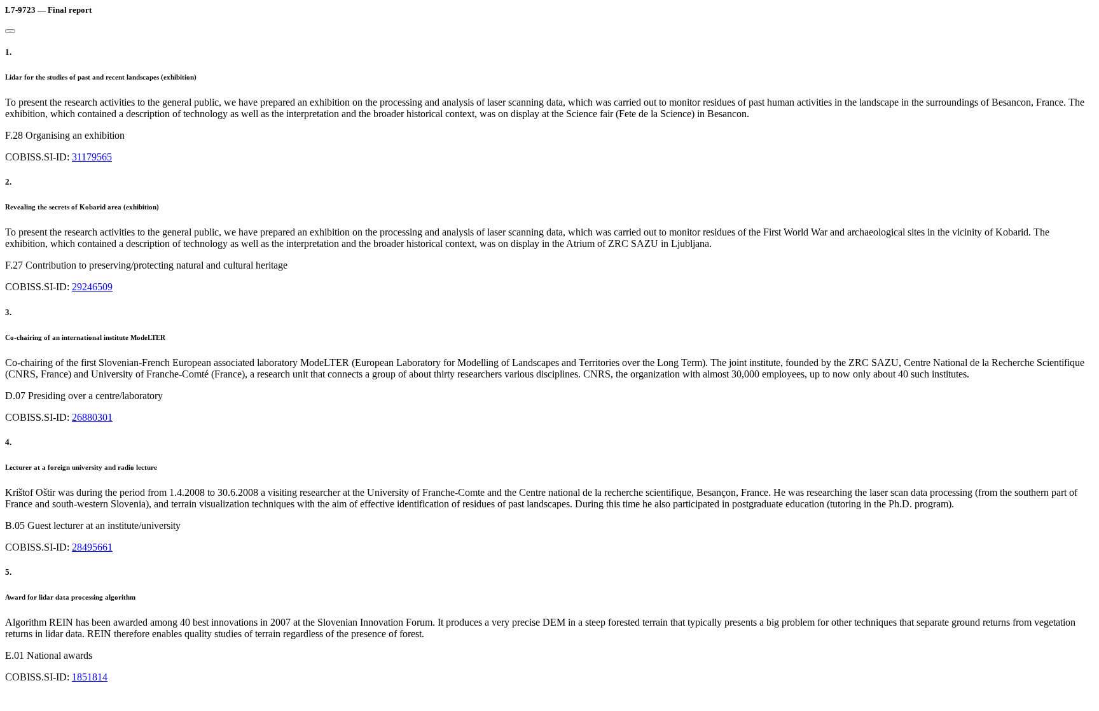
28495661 (92, 547)
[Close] (10, 31)
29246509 (92, 286)
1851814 (89, 677)
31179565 (92, 156)
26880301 (92, 417)
